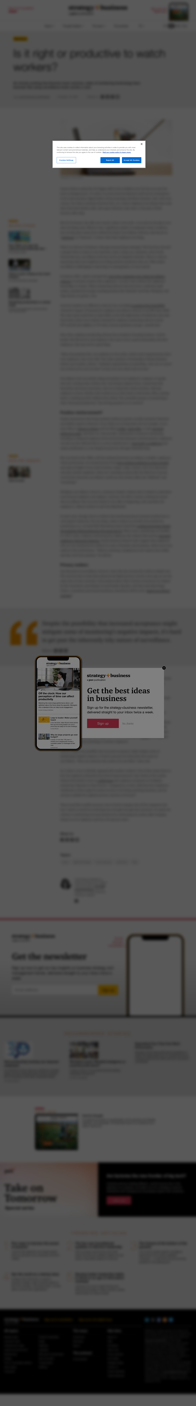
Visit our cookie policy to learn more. (117, 152)
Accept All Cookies (131, 160)
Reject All (110, 160)
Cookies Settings (66, 160)
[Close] (141, 144)
